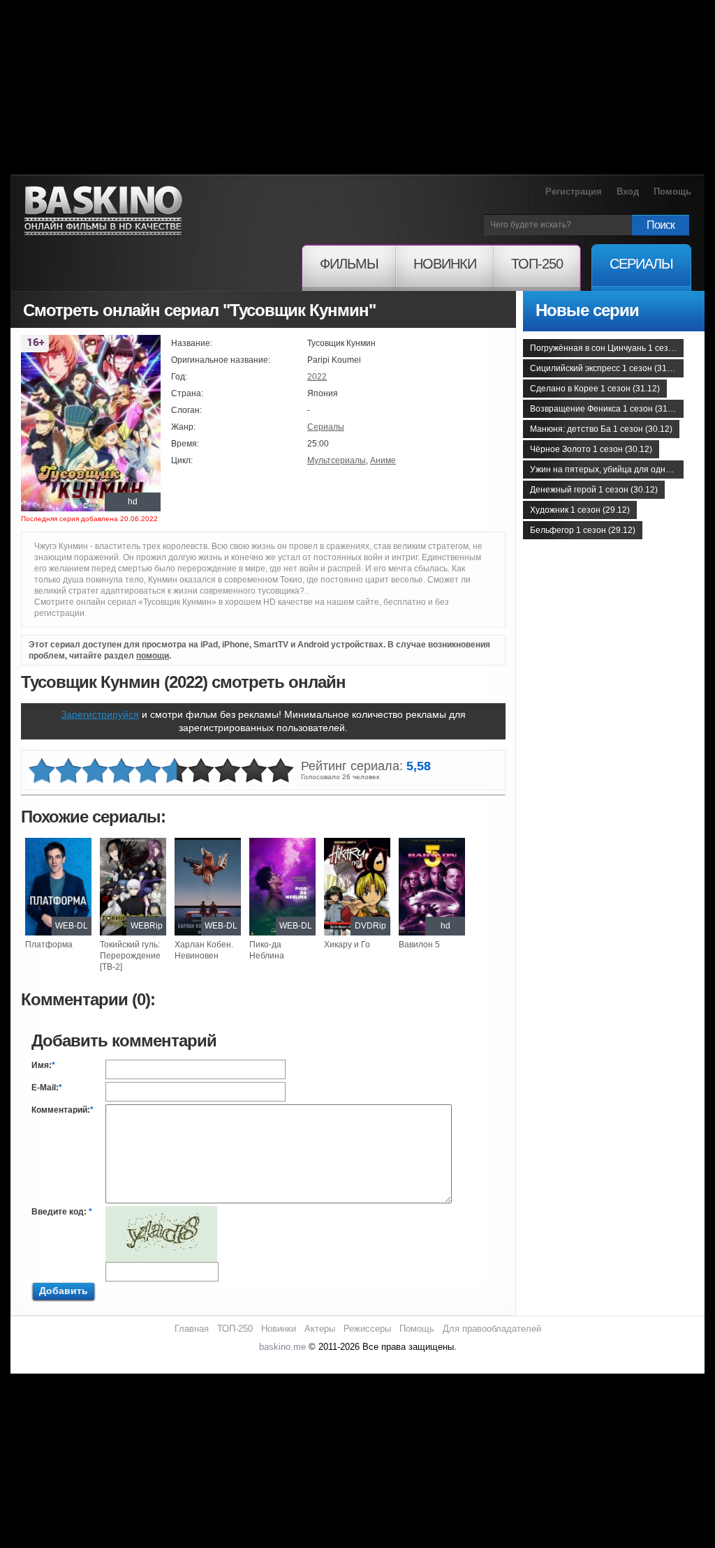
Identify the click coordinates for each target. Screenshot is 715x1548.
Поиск (661, 225)
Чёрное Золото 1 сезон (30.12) (591, 449)
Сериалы (325, 427)
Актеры (319, 1328)
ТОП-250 (235, 1328)
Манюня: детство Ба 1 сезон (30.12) (601, 429)
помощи (152, 656)
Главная (192, 1328)
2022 (317, 377)
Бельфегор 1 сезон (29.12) (582, 530)
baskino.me (282, 1347)
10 (280, 771)
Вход (628, 191)
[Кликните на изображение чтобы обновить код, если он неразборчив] (161, 1212)
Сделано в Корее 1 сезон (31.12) (595, 388)
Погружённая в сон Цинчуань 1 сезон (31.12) (607, 348)
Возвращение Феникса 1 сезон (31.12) (606, 409)
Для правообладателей (492, 1328)
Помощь (672, 191)
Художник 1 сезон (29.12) (580, 510)
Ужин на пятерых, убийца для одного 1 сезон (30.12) (607, 469)
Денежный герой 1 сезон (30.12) (594, 490)
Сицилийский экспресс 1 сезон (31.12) (605, 368)
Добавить (63, 1290)
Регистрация (573, 191)
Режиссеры (367, 1328)
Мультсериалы (336, 460)
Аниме (383, 460)
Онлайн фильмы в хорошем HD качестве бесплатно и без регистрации (103, 211)
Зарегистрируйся (100, 714)
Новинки (278, 1328)
